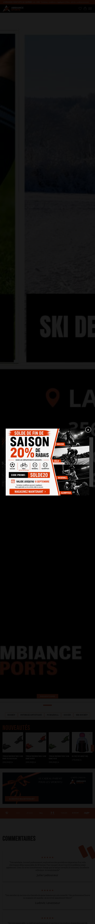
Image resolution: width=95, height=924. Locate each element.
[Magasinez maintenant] (29, 491)
